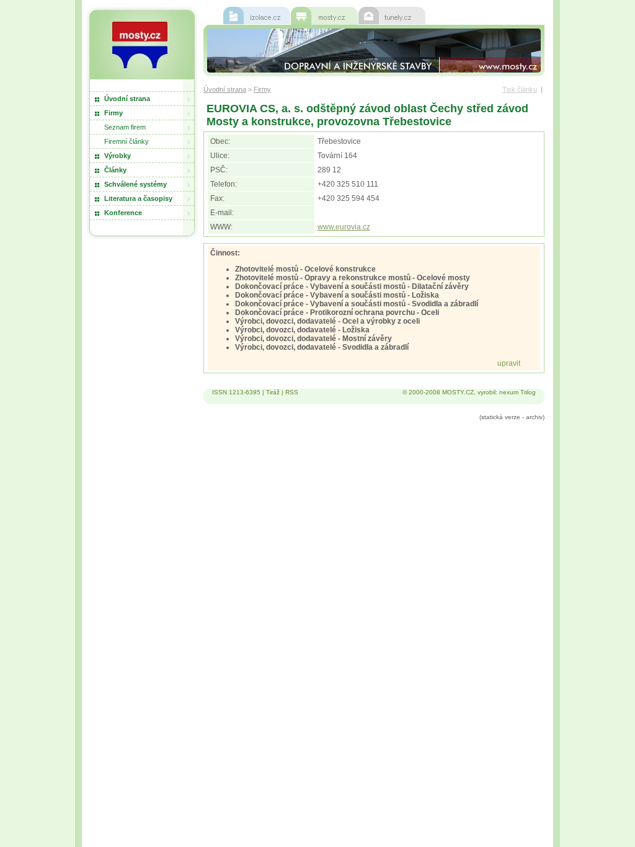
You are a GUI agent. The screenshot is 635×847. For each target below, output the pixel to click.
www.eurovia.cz (344, 227)
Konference (123, 212)
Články (115, 170)
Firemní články (126, 141)
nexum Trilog (517, 392)
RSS (291, 392)
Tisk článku (519, 89)
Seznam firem (125, 127)
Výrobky (117, 155)
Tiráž (273, 392)
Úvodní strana (127, 98)
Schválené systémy (135, 184)
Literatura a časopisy (138, 198)
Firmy (113, 113)
